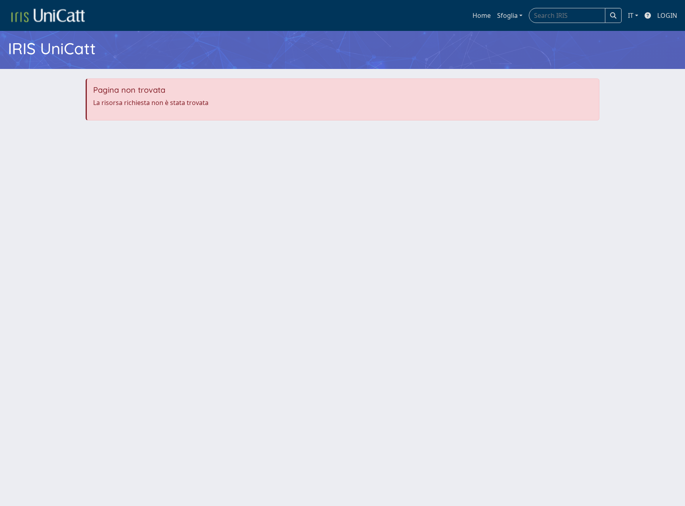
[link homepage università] (48, 15)
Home (482, 15)
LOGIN (667, 15)
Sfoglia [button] (507, 15)
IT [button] (630, 15)
